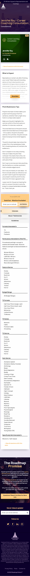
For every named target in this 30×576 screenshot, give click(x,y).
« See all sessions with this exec (12, 66)
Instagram (22, 524)
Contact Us (22, 568)
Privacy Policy (9, 568)
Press (15, 568)
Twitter (8, 524)
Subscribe (27, 512)
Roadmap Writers (3, 6)
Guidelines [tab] (15, 221)
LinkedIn (17, 524)
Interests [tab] (15, 211)
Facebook (13, 524)
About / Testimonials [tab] (15, 216)
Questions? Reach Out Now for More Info (15, 496)
